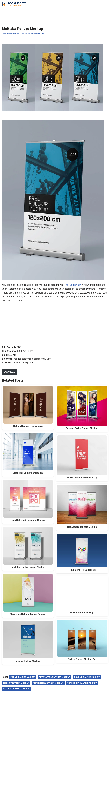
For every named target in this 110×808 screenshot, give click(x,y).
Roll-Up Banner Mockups (32, 33)
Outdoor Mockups (10, 33)
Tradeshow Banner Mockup (82, 683)
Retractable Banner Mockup (54, 677)
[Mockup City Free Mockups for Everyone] (14, 4)
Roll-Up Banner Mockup (16, 683)
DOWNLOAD (9, 371)
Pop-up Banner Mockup (22, 677)
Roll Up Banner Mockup (87, 677)
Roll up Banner (73, 285)
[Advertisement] (51, 15)
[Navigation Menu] (33, 4)
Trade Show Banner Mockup (48, 683)
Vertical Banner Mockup (16, 689)
